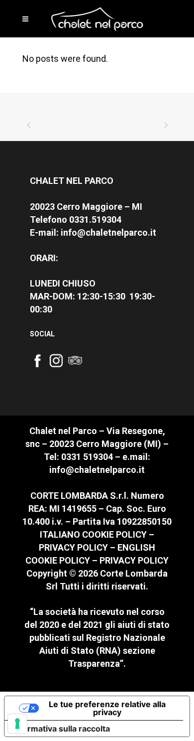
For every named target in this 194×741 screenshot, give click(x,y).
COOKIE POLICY (114, 534)
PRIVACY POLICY (73, 547)
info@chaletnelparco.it (108, 232)
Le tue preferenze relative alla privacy (107, 708)
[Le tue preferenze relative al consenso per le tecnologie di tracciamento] (17, 723)
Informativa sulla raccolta (61, 729)
